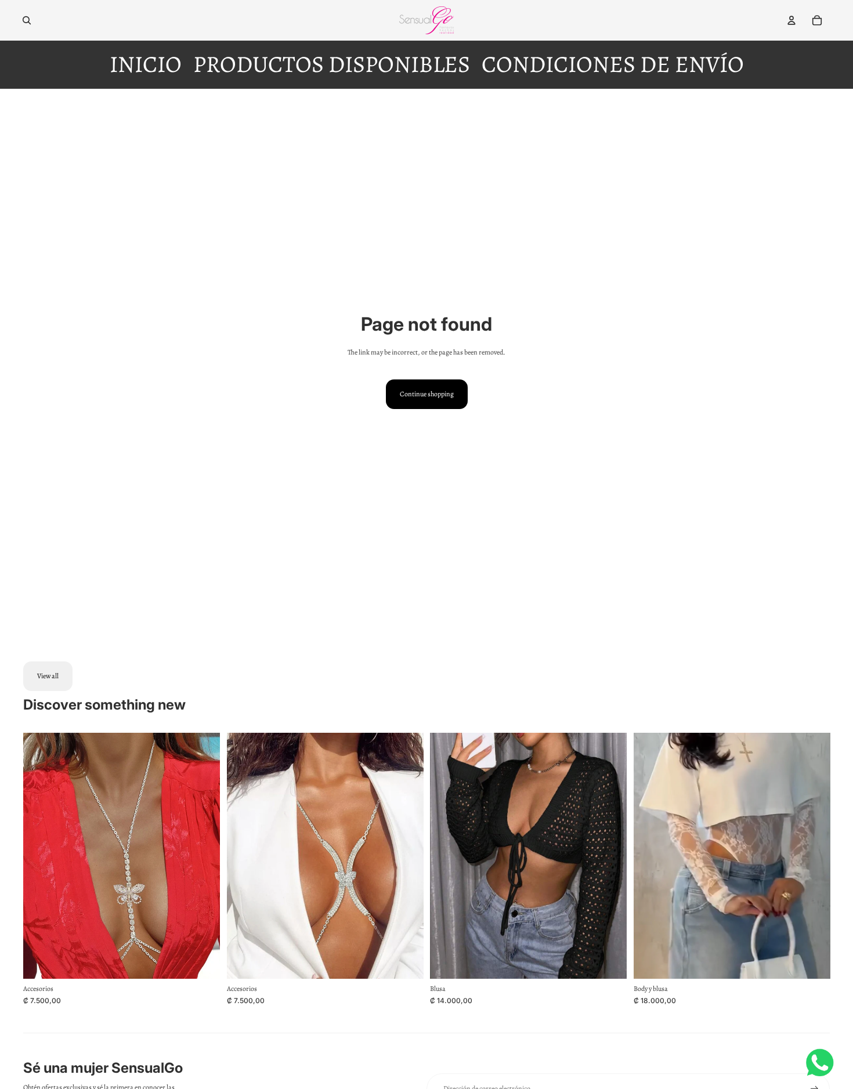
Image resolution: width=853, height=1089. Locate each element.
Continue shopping (427, 394)
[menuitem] (146, 64)
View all (48, 676)
